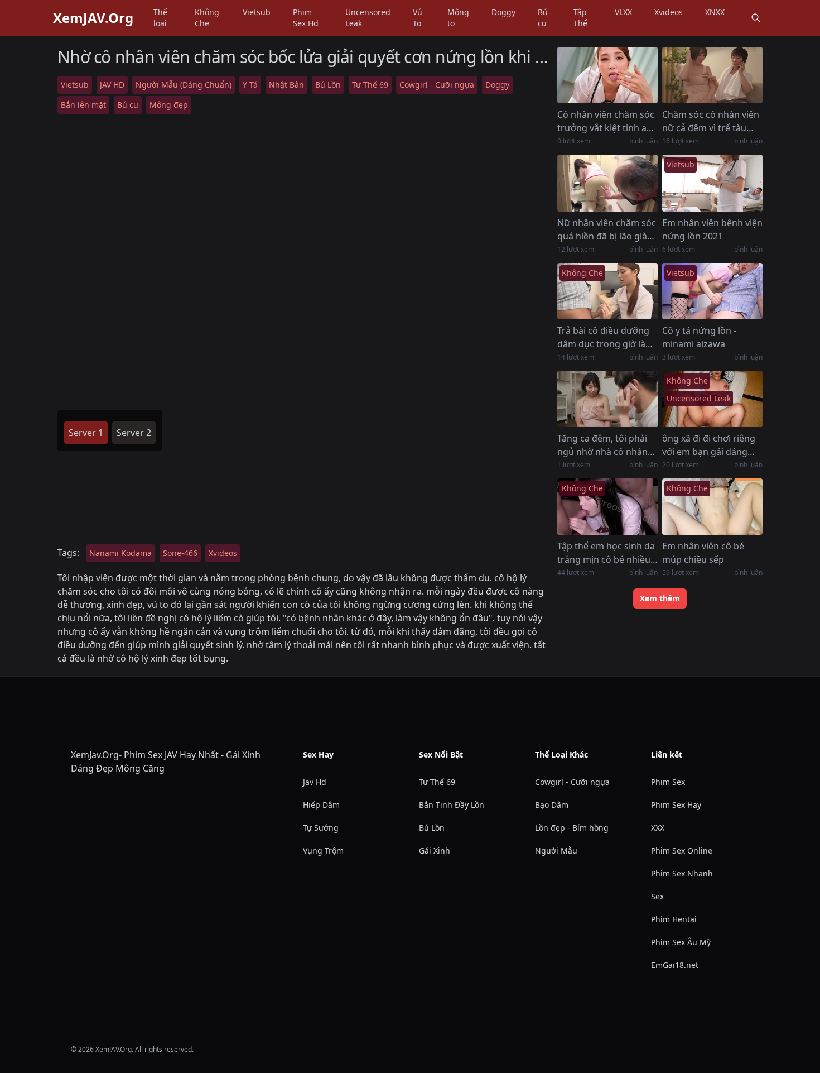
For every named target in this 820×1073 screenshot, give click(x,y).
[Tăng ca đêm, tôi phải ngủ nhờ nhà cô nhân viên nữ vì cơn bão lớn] (607, 399)
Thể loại (160, 17)
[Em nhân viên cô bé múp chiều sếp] (712, 506)
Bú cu (543, 17)
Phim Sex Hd (306, 17)
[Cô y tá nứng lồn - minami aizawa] (712, 291)
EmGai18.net (674, 965)
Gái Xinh (434, 850)
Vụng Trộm (323, 850)
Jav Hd (314, 782)
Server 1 (86, 433)
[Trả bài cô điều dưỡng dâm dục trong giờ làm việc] (607, 291)
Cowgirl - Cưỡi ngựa (436, 84)
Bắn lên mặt (83, 104)
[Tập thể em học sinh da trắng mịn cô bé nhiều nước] (607, 506)
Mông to (458, 17)
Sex (657, 896)
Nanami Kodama (120, 553)
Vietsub (257, 12)
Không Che (207, 17)
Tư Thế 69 (370, 84)
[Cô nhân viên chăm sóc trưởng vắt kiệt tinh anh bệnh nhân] (607, 75)
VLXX (623, 12)
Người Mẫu (556, 850)
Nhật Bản (286, 84)
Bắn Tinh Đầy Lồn (451, 804)
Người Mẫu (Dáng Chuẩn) (183, 84)
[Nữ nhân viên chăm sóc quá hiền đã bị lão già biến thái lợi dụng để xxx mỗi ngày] (607, 183)
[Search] (756, 18)
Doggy (503, 12)
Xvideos (668, 12)
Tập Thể (580, 17)
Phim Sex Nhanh (682, 873)
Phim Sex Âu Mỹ (681, 942)
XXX (657, 827)
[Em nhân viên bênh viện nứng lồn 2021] (712, 183)
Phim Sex (668, 782)
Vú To (417, 17)
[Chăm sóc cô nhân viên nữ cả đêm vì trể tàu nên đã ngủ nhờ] (712, 75)
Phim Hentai (674, 919)
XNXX (715, 12)
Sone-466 (180, 553)
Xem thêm (660, 598)
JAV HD (112, 84)
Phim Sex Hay (676, 804)
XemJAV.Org (93, 18)
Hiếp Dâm (321, 804)
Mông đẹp (168, 104)
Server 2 (134, 433)
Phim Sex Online (681, 850)
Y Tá (250, 84)
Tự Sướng (321, 827)
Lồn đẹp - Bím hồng (572, 827)
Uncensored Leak (367, 17)
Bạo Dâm (551, 804)
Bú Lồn (328, 84)
